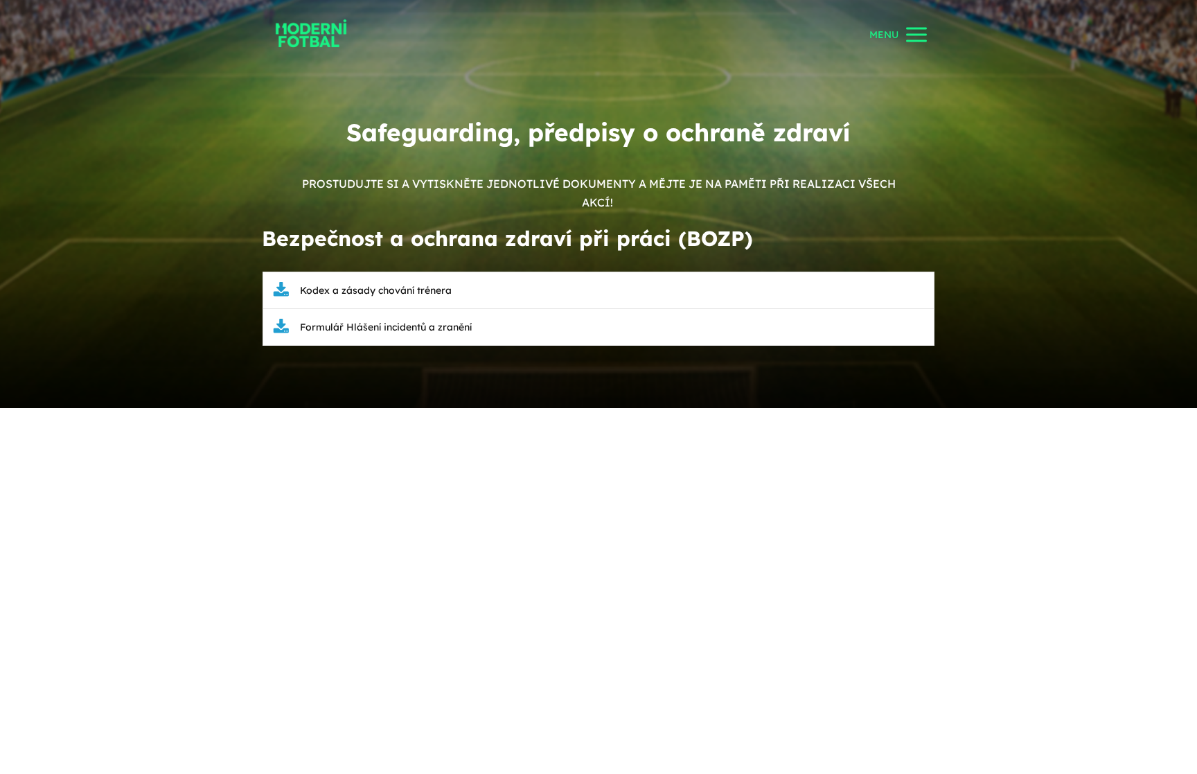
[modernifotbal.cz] (311, 34)
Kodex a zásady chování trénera (376, 290)
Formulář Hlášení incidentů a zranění (386, 327)
